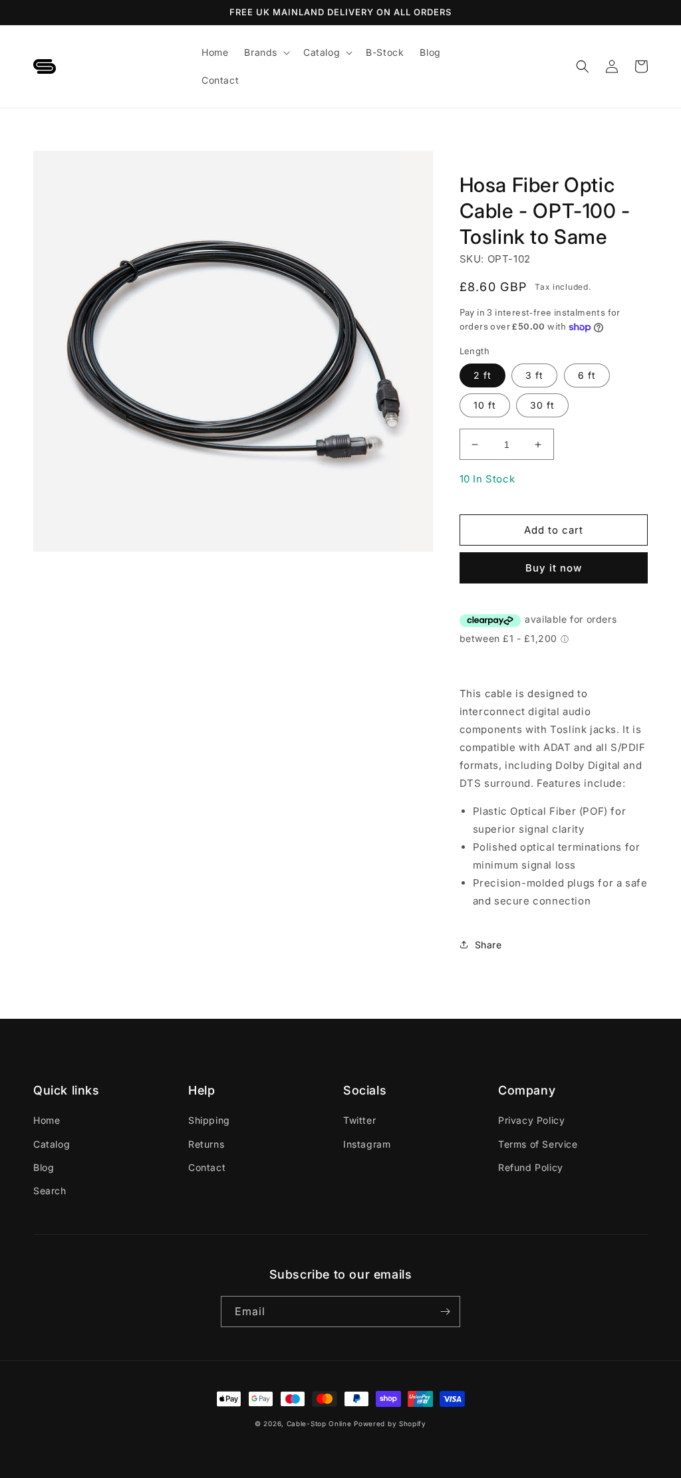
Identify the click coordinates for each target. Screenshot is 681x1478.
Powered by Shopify (390, 1423)
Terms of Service (538, 1144)
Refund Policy (530, 1167)
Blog (43, 1167)
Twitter (359, 1120)
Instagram (366, 1144)
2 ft (482, 375)
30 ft (542, 405)
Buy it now (553, 568)
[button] (265, 52)
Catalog (51, 1144)
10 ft (485, 405)
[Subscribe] (445, 1311)
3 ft (534, 375)
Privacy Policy (531, 1120)
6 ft (587, 375)
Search (50, 1190)
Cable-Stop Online (319, 1423)
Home (46, 1120)
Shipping (209, 1120)
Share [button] (488, 944)
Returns (206, 1144)
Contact (206, 1167)
